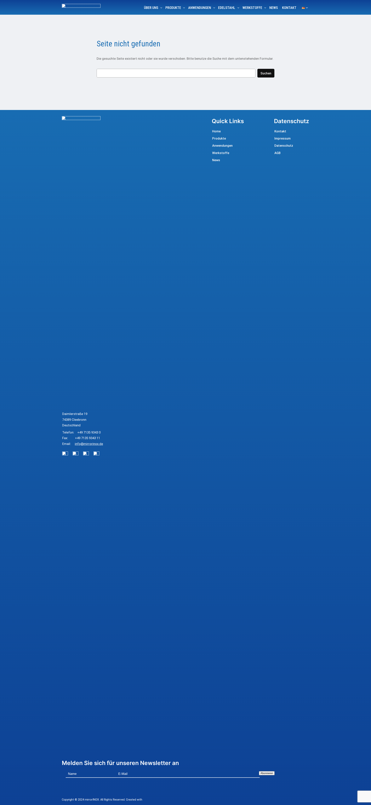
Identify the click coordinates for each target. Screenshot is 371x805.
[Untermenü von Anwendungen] (214, 8)
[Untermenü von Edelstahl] (238, 8)
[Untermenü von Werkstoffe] (265, 8)
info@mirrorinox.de (89, 444)
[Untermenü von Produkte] (184, 8)
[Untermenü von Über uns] (161, 8)
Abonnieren (266, 773)
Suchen (265, 73)
